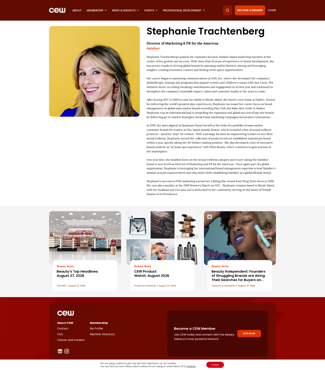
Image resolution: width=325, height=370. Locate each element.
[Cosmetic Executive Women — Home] (57, 10)
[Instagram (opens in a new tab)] (66, 351)
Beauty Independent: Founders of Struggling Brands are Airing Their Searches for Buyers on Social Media (238, 278)
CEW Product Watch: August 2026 (151, 273)
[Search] (227, 10)
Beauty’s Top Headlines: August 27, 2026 (78, 273)
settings (191, 366)
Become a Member (250, 10)
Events (149, 10)
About (77, 10)
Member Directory (102, 334)
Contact (62, 328)
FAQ (60, 334)
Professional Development (182, 10)
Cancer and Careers (70, 340)
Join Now (249, 333)
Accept (215, 364)
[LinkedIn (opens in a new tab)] (60, 351)
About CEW (65, 323)
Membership (95, 10)
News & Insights (124, 10)
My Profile (96, 328)
